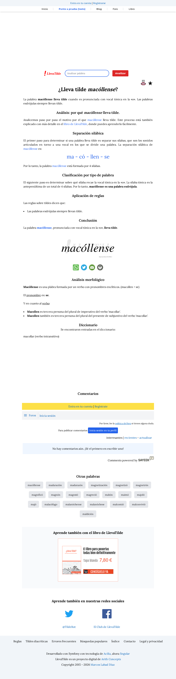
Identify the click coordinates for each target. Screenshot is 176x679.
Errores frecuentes (64, 641)
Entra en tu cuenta (80, 3)
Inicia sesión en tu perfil (103, 430)
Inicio (45, 9)
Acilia (107, 653)
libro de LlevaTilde (75, 124)
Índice (115, 641)
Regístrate (101, 406)
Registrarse (99, 3)
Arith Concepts (111, 659)
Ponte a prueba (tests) (72, 9)
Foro (115, 9)
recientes (130, 437)
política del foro (123, 423)
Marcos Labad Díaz (103, 664)
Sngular (125, 653)
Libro (132, 9)
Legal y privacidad (151, 641)
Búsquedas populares (93, 641)
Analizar (120, 73)
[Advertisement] (88, 39)
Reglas (17, 641)
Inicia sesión (48, 415)
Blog (99, 9)
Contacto (129, 641)
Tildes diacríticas (37, 641)
